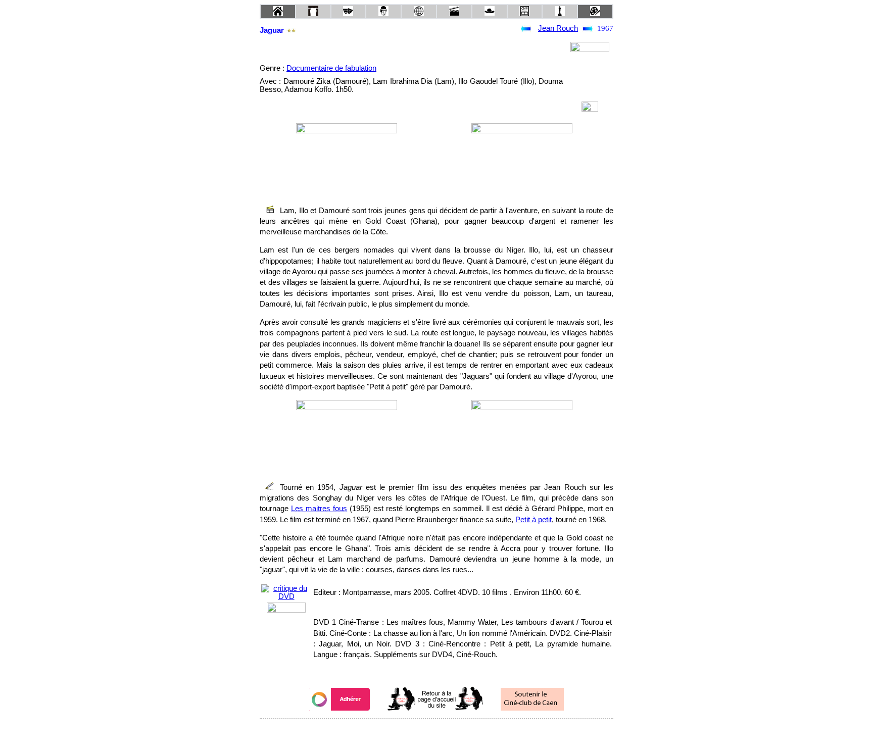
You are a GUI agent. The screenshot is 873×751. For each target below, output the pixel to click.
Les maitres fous (319, 509)
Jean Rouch (558, 28)
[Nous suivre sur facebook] (417, 732)
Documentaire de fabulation (331, 68)
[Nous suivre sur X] (436, 732)
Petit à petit (533, 520)
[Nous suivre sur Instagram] (455, 732)
